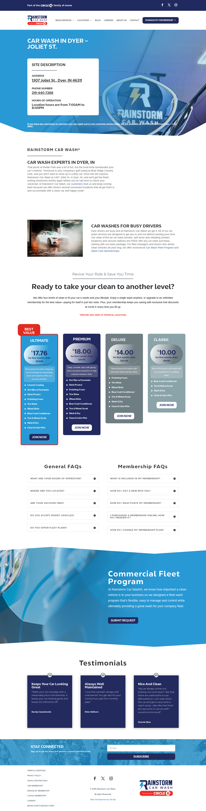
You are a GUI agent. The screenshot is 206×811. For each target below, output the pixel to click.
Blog (98, 20)
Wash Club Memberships (105, 251)
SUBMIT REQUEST (123, 620)
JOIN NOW (39, 437)
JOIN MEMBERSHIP (35, 786)
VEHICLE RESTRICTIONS (37, 781)
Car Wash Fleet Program (160, 247)
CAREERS (108, 20)
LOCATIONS (83, 20)
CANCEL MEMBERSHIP (36, 796)
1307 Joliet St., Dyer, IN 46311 (57, 80)
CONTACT (134, 20)
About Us (121, 20)
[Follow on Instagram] (176, 5)
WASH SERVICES (63, 20)
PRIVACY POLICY (34, 776)
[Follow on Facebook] (162, 5)
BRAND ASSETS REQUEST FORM (40, 806)
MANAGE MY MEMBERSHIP (38, 791)
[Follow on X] (169, 5)
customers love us (81, 184)
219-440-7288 (42, 93)
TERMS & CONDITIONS (36, 771)
